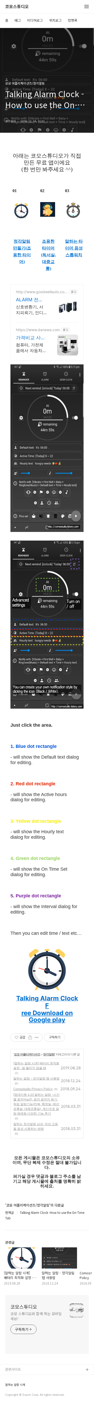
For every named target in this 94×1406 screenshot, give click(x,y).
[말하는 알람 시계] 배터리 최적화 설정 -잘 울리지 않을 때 (36, 1065)
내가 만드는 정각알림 (20, 1378)
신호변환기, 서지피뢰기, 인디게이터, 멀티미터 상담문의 (29, 309)
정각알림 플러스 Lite (20, 1395)
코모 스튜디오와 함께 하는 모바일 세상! (36, 1316)
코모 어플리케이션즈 (27, 1054)
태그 (18, 20)
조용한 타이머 (48, 244)
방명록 (72, 20)
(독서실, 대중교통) (48, 262)
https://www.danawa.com (38, 329)
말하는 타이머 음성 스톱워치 (74, 248)
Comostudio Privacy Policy (33, 1089)
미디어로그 (35, 20)
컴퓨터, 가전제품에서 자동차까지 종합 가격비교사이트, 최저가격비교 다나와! (31, 347)
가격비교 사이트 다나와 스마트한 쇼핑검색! (31, 338)
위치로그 (55, 20)
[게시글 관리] (36, 1037)
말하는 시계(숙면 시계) (21, 1386)
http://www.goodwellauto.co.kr (41, 292)
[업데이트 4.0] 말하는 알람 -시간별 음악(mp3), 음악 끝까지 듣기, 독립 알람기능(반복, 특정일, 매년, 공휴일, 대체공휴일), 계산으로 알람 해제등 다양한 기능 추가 (36, 1104)
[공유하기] (30, 1037)
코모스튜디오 (17, 6)
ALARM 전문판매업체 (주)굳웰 (30, 300)
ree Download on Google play (47, 1016)
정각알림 (49, 1054)
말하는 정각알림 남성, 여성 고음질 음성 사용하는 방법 (35, 1126)
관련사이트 (13, 1369)
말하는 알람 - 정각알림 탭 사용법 (36, 1078)
